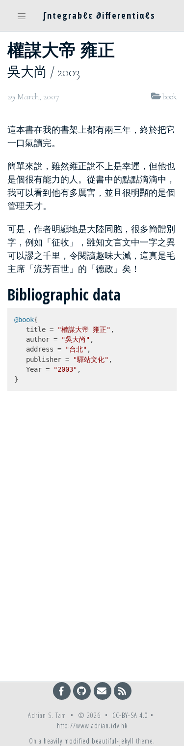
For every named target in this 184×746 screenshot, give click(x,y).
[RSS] (122, 690)
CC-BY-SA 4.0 (130, 715)
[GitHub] (83, 690)
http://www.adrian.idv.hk (92, 725)
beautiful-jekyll (113, 741)
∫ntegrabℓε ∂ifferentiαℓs (99, 15)
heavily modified (67, 741)
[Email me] (103, 690)
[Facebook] (63, 690)
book (169, 96)
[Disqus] (92, 542)
